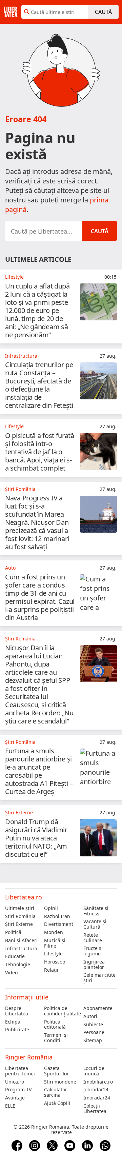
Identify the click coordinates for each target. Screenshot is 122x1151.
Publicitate (17, 1029)
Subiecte (93, 1024)
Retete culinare (92, 937)
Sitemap (92, 1040)
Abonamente (98, 1008)
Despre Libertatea (16, 1011)
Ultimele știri (19, 908)
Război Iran (57, 916)
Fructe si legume (93, 951)
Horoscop (54, 962)
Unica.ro (14, 1082)
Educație (15, 956)
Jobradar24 (95, 1089)
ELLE (10, 1106)
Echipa (12, 1022)
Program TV (18, 1089)
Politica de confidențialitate (61, 1011)
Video (11, 972)
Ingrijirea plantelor (94, 964)
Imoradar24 (96, 1097)
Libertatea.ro (23, 897)
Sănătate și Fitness (95, 911)
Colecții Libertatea (94, 1108)
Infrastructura (21, 948)
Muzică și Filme (54, 943)
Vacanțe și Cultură (94, 924)
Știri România (20, 916)
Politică (13, 932)
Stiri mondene (60, 1082)
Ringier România (29, 1057)
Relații (51, 970)
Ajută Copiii (57, 1103)
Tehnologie (17, 964)
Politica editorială (55, 1024)
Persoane (93, 1032)
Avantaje (15, 1097)
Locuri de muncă (93, 1071)
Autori (90, 1016)
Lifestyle (53, 953)
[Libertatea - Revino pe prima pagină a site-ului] (10, 12)
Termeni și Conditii (56, 1037)
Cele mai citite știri (99, 977)
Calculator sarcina (55, 1092)
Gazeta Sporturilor (56, 1071)
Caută (103, 12)
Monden (53, 932)
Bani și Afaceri (21, 940)
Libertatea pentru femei (20, 1071)
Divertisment (58, 924)
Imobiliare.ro (98, 1082)
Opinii (51, 908)
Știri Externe (19, 924)
